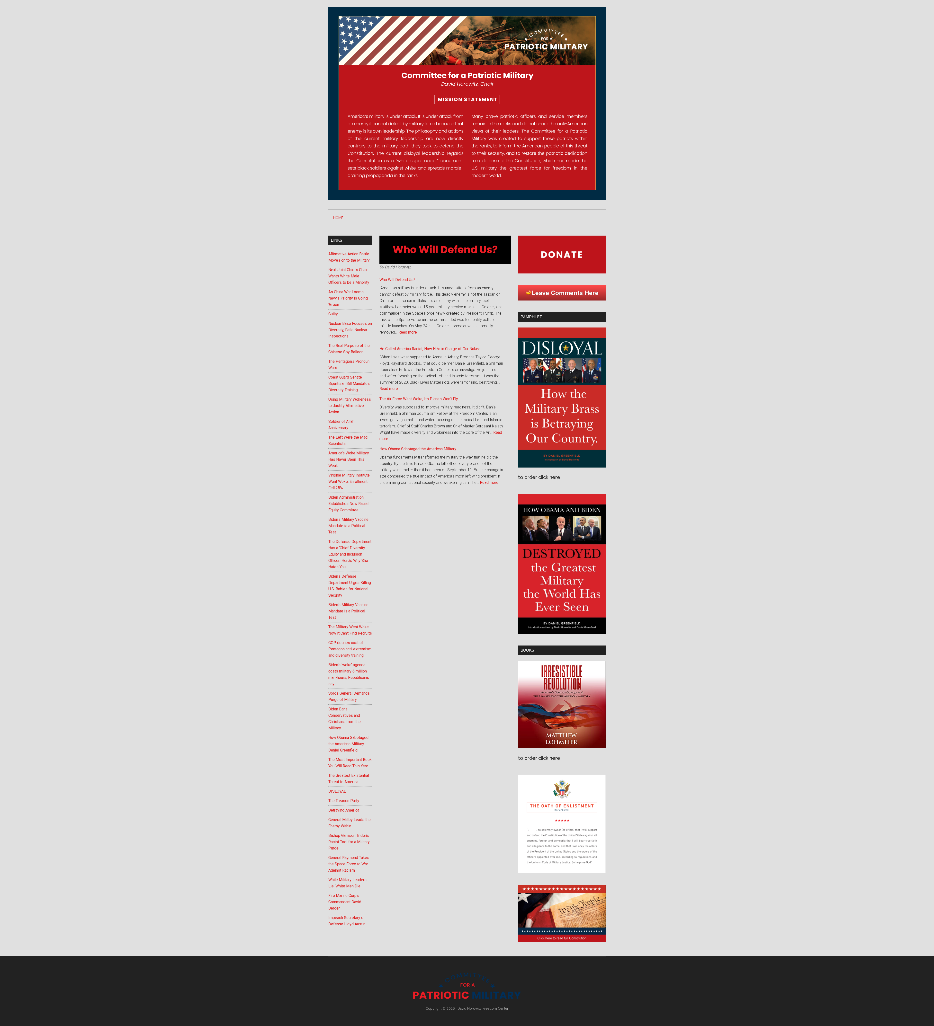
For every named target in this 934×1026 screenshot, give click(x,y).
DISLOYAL (337, 791)
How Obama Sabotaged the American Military (417, 449)
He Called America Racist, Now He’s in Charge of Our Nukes (429, 348)
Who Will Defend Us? (397, 279)
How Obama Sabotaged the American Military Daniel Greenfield (348, 743)
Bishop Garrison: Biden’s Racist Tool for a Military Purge (349, 841)
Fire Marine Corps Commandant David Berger (344, 902)
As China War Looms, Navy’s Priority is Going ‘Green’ (348, 298)
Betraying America (343, 810)
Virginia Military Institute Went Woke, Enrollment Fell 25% (349, 481)
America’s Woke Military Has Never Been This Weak (348, 459)
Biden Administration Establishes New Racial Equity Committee (348, 503)
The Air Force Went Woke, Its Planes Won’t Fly (418, 399)
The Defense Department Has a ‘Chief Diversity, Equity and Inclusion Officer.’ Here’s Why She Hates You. (349, 554)
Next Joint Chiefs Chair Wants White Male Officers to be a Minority (348, 276)
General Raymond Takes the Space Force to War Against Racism (348, 864)
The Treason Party (343, 800)
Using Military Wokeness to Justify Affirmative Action (349, 405)
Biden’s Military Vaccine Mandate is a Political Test (348, 525)
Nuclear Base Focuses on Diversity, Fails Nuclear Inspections (350, 329)
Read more (407, 332)
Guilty (333, 314)
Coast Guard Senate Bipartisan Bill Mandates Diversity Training (349, 383)
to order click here (539, 477)
